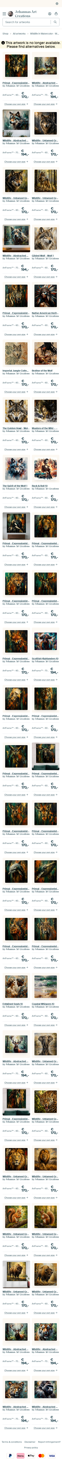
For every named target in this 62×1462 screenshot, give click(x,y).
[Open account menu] (49, 13)
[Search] (55, 22)
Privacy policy (31, 1447)
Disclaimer (29, 1441)
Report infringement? (49, 1441)
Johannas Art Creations (26, 14)
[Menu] (4, 13)
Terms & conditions (12, 1441)
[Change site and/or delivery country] (57, 4)
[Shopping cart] (56, 14)
